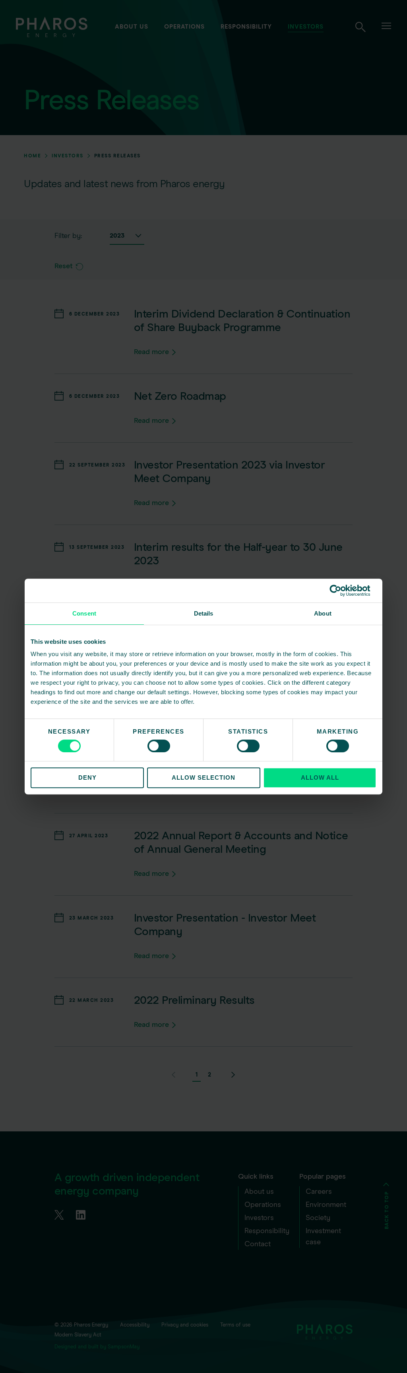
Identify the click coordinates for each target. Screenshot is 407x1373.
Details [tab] (203, 613)
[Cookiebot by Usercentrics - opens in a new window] (341, 590)
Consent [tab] (84, 613)
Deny (87, 777)
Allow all (320, 777)
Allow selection (203, 777)
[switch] (158, 746)
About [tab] (322, 613)
